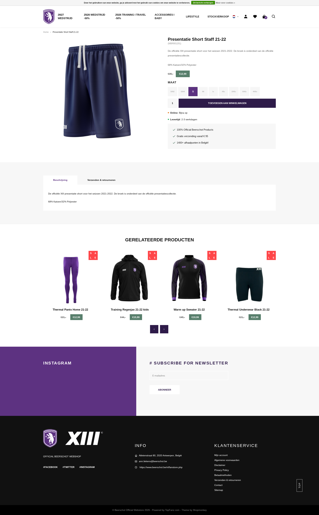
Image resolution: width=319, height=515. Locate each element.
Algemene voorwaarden (226, 460)
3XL (244, 91)
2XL (234, 91)
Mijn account (221, 455)
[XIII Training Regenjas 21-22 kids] (130, 278)
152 (172, 91)
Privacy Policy (221, 470)
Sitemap (218, 490)
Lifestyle (192, 16)
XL (223, 91)
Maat (172, 82)
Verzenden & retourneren (101, 180)
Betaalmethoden (223, 475)
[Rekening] (246, 16)
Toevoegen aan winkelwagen (227, 103)
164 (183, 91)
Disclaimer (219, 465)
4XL (255, 91)
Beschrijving (60, 180)
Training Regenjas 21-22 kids (130, 309)
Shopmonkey (200, 510)
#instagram (87, 467)
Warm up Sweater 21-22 (189, 309)
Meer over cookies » (225, 3)
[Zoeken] (273, 16)
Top (299, 485)
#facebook (50, 467)
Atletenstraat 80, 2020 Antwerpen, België (160, 455)
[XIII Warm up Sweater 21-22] (189, 278)
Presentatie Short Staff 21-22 (66, 32)
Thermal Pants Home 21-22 (70, 309)
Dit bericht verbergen (203, 3)
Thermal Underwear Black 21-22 (248, 309)
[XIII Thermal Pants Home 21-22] (70, 278)
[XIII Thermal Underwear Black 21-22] (248, 278)
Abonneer (164, 389)
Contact (218, 485)
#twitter (68, 467)
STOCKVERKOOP (218, 16)
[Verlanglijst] (255, 16)
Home (46, 32)
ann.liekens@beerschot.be (153, 461)
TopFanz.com (172, 510)
